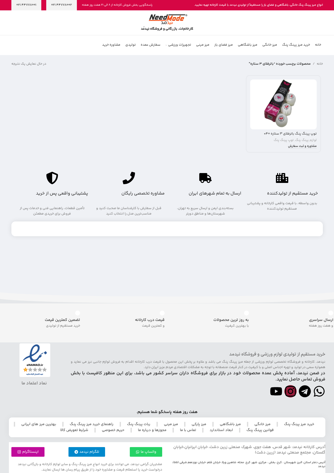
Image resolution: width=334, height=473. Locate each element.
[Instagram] (290, 391)
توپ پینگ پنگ (284, 140)
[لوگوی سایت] (167, 22)
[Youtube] (276, 391)
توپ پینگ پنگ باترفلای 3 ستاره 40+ (290, 134)
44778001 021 (26, 4)
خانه (320, 64)
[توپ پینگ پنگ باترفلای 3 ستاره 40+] (283, 104)
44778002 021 (61, 4)
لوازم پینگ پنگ (306, 140)
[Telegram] (305, 391)
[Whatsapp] (319, 391)
